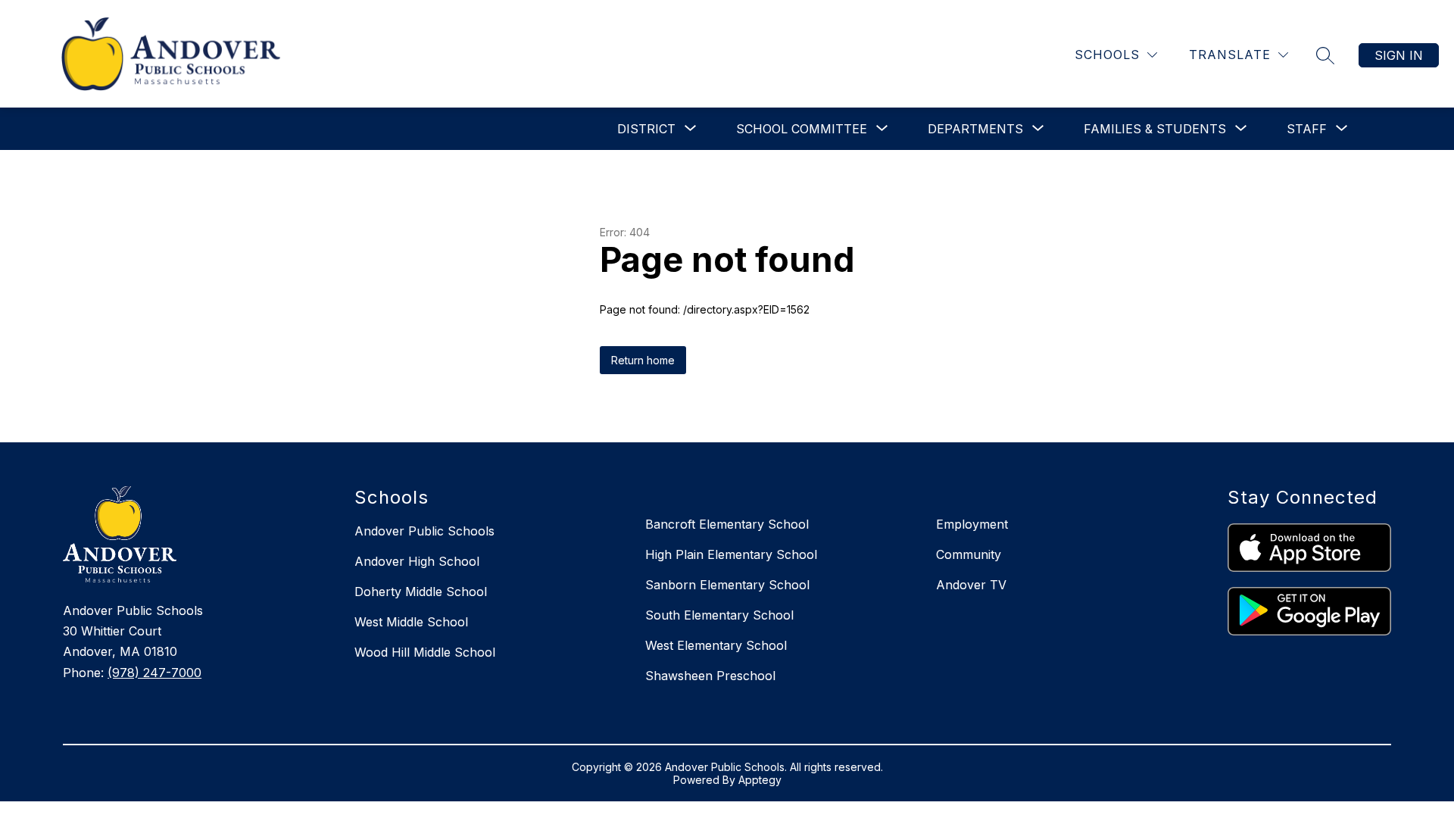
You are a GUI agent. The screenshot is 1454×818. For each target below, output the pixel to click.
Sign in (1398, 55)
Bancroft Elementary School (727, 524)
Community (968, 554)
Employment (972, 524)
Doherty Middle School (420, 591)
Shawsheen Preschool (710, 675)
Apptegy (760, 779)
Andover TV (971, 584)
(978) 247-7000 (154, 672)
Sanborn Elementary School (727, 584)
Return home (643, 360)
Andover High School (416, 561)
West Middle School (411, 621)
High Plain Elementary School (731, 554)
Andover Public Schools (424, 531)
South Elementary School (719, 615)
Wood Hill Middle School (424, 652)
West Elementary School (716, 645)
